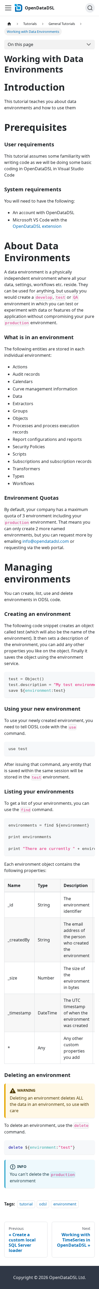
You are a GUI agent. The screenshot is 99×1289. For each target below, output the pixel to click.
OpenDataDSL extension (37, 226)
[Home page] (9, 24)
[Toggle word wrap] (78, 678)
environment (64, 1204)
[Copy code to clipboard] (88, 678)
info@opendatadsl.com (45, 541)
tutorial (26, 1204)
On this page (20, 44)
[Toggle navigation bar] (8, 8)
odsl (43, 1204)
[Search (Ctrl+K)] (90, 8)
